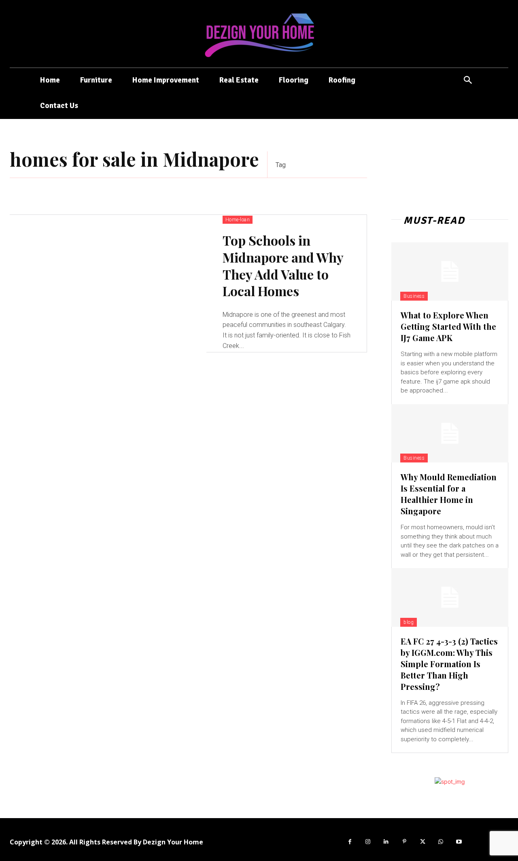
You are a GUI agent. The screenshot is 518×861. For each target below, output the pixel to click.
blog (408, 622)
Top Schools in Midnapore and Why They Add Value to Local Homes (283, 265)
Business (414, 296)
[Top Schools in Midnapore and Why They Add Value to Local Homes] (108, 283)
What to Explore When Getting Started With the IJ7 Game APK (448, 326)
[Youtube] (459, 842)
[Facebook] (350, 842)
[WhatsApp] (441, 842)
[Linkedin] (386, 842)
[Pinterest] (404, 842)
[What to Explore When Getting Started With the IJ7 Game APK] (449, 271)
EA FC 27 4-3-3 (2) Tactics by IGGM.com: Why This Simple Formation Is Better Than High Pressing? (449, 664)
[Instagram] (368, 842)
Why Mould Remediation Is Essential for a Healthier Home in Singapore (449, 493)
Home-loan (237, 220)
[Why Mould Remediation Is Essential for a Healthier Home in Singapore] (449, 433)
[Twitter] (423, 842)
